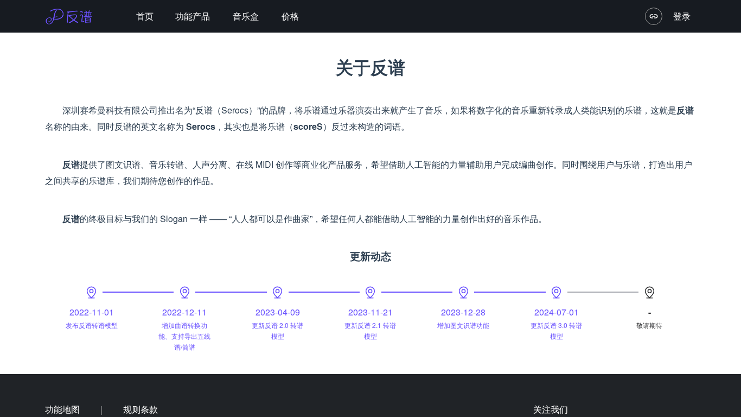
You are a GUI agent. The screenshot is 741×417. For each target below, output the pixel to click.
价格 (290, 16)
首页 (145, 16)
